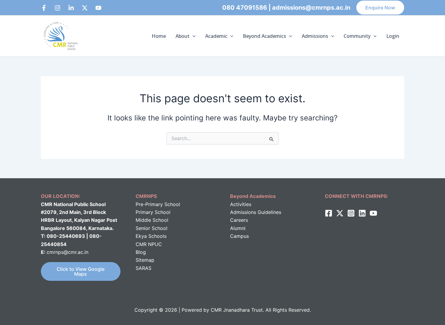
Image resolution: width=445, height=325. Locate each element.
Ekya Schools (151, 236)
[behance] (85, 8)
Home (159, 36)
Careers (239, 220)
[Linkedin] (71, 8)
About (183, 36)
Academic (216, 36)
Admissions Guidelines (255, 212)
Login (392, 36)
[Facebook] (44, 8)
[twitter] (340, 213)
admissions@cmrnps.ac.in (311, 7)
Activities (240, 204)
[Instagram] (57, 8)
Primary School (153, 212)
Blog (141, 252)
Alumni (238, 228)
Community (357, 36)
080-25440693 (66, 236)
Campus (239, 236)
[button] (380, 8)
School (159, 220)
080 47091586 (244, 7)
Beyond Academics (264, 36)
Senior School (151, 228)
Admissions (315, 36)
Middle (143, 220)
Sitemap (145, 260)
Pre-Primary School (158, 204)
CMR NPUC (149, 244)
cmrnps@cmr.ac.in (67, 252)
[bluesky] (98, 8)
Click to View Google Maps (80, 271)
